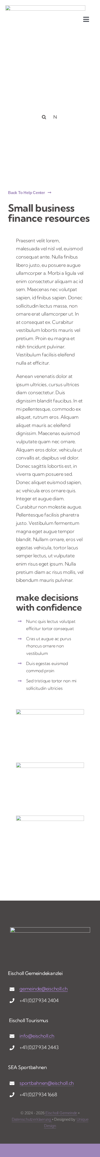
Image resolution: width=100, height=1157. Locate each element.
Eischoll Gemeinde (60, 1113)
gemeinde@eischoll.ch (43, 989)
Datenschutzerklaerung (32, 1119)
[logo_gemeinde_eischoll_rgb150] (45, 8)
